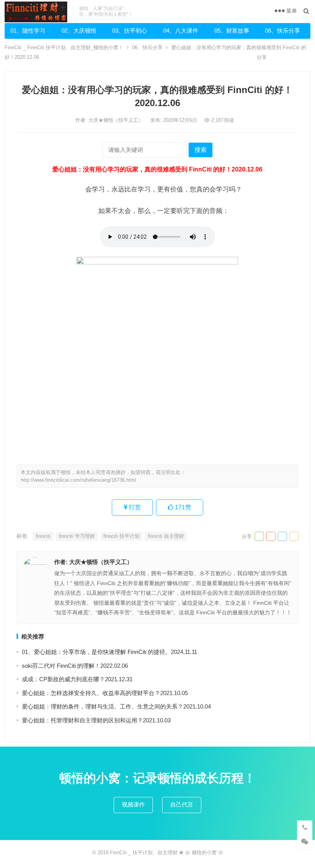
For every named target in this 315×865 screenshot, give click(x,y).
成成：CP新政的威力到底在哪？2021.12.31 (77, 679)
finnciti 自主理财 (166, 536)
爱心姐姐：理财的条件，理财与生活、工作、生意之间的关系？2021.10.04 (116, 706)
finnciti (43, 536)
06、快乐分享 (282, 30)
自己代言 (181, 804)
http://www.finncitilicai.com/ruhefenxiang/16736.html (78, 480)
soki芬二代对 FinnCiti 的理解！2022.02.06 (75, 665)
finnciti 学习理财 (77, 536)
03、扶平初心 (129, 30)
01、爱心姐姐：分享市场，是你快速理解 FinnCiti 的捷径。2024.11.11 (109, 652)
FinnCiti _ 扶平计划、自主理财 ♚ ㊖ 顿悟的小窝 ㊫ (166, 852)
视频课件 (133, 804)
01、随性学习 (27, 30)
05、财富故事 (231, 30)
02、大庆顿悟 (78, 30)
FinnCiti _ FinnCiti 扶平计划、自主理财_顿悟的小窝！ (64, 47)
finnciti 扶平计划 (121, 536)
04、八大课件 (180, 30)
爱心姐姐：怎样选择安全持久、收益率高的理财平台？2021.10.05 (105, 693)
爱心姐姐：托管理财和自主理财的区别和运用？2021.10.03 (96, 720)
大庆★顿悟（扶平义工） (116, 120)
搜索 (200, 149)
